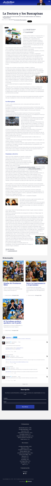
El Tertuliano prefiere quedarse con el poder (12, 322)
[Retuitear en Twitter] (5, 354)
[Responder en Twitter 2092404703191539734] (6, 373)
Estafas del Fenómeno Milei (12, 284)
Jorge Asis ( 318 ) (25, 431)
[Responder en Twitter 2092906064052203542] (6, 351)
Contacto (25, 471)
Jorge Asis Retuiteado (9, 354)
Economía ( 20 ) (25, 459)
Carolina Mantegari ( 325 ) (25, 429)
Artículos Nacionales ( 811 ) (25, 446)
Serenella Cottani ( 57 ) (25, 434)
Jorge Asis (8, 376)
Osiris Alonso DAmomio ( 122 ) (25, 432)
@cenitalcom (13, 356)
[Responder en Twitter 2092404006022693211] (6, 363)
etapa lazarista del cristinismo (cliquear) (26, 166)
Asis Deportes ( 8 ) (25, 462)
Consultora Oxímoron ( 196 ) (25, 449)
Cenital (7, 356)
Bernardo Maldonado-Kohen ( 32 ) (25, 436)
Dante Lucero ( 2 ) (25, 439)
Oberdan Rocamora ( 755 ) (25, 427)
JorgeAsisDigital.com (12, 250)
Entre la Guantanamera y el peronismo (35, 284)
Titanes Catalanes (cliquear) (34, 168)
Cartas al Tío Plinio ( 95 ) (25, 454)
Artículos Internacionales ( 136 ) (25, 453)
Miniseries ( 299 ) (25, 448)
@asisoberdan (14, 376)
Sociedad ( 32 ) (25, 457)
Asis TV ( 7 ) (25, 464)
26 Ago (17, 356)
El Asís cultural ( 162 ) (25, 451)
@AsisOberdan (8, 359)
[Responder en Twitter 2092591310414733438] (6, 380)
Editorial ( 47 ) (25, 456)
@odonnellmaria (20, 347)
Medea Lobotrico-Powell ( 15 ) (25, 437)
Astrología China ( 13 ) (25, 461)
